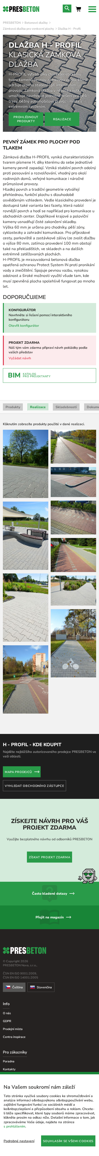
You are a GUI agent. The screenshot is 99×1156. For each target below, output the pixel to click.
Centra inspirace (14, 1037)
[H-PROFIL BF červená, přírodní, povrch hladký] (73, 518)
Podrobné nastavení (19, 1141)
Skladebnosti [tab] (66, 407)
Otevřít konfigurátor (24, 325)
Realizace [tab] (38, 407)
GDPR (7, 1021)
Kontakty (9, 1069)
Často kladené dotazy (49, 893)
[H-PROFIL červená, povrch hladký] (73, 482)
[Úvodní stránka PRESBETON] (21, 9)
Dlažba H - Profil (69, 29)
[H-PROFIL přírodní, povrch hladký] (25, 464)
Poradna (8, 1061)
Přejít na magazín (50, 917)
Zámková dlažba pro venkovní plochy (28, 29)
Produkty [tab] (13, 407)
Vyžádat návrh (20, 358)
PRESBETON (12, 23)
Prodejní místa (13, 1029)
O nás (7, 1013)
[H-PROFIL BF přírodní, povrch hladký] (25, 536)
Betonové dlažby (36, 23)
